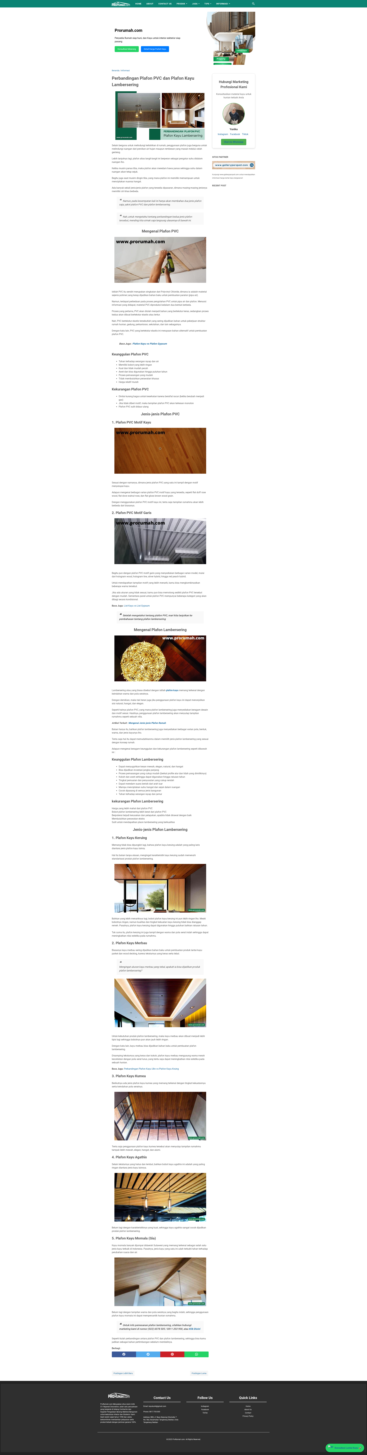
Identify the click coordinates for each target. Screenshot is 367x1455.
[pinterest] (172, 1354)
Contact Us (165, 4)
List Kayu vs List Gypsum (137, 605)
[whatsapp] (196, 1354)
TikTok (205, 1413)
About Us (248, 1410)
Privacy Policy (248, 1416)
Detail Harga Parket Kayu (155, 49)
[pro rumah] (121, 3)
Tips (206, 4)
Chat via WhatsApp (233, 142)
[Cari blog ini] (253, 3)
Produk (181, 4)
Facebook (235, 134)
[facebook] (124, 1354)
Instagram (223, 134)
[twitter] (148, 1354)
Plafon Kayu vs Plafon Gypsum (149, 343)
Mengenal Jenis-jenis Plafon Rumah (147, 723)
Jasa (195, 4)
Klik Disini (194, 1328)
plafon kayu (172, 690)
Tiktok (245, 134)
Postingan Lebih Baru (123, 1373)
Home (138, 4)
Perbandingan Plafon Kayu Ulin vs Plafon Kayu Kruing (151, 1068)
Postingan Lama (199, 1373)
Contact (248, 1413)
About (150, 4)
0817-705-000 (154, 1412)
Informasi (222, 4)
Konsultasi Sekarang (127, 49)
